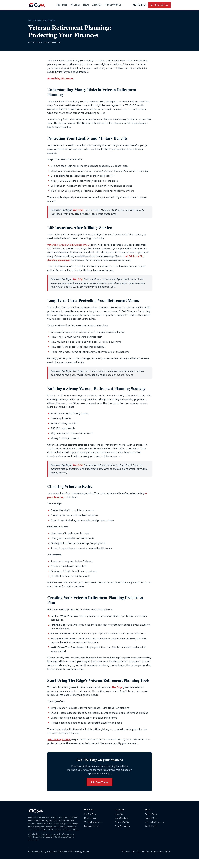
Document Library (92, 826)
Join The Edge (90, 814)
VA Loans (75, 5)
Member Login (140, 5)
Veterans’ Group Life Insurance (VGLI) (68, 244)
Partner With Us (114, 5)
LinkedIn (135, 851)
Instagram (158, 851)
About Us (97, 5)
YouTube (145, 851)
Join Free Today (99, 782)
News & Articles (122, 818)
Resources (62, 5)
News (86, 5)
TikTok (168, 851)
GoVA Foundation (122, 826)
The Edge (78, 209)
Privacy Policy (151, 814)
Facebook (126, 851)
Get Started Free (159, 5)
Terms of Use (151, 818)
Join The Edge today (59, 739)
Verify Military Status (93, 822)
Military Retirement (52, 42)
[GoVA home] (37, 4)
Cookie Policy (150, 826)
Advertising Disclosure (60, 78)
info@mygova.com (81, 851)
